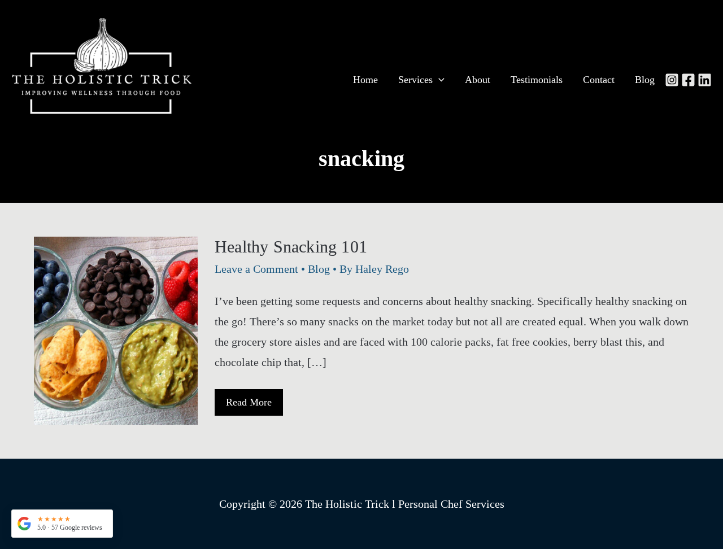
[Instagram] (672, 80)
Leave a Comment (256, 269)
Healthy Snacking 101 (291, 246)
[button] (62, 523)
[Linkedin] (705, 80)
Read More (248, 406)
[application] (439, 79)
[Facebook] (688, 80)
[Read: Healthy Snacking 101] (116, 329)
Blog (319, 269)
